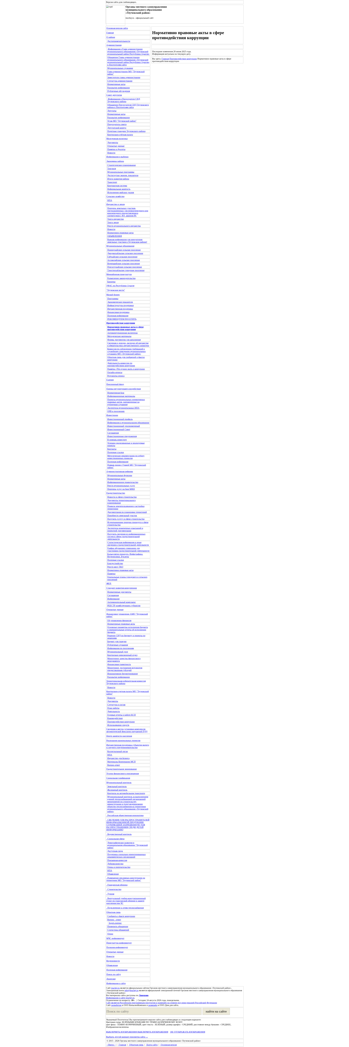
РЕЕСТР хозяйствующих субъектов (123, 605)
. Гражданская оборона (116, 885)
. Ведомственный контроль (119, 834)
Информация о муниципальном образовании (128, 422)
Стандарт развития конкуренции (121, 588)
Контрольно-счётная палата (120, 134)
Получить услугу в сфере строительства (126, 519)
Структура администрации (119, 81)
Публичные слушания (117, 645)
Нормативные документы (119, 592)
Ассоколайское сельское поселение (123, 260)
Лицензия (110, 979)
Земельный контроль (117, 786)
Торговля (111, 168)
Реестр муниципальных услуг (121, 485)
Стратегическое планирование (121, 165)
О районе (110, 37)
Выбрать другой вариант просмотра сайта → (127, 1037)
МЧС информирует (115, 938)
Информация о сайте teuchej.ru (120, 998)
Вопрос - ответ (114, 919)
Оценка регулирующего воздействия (123, 389)
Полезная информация (117, 315)
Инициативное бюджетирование (122, 673)
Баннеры (111, 282)
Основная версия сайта (117, 28)
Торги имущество (115, 219)
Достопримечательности (118, 41)
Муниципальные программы (120, 172)
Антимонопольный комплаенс (121, 602)
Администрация (113, 45)
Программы (112, 298)
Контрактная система (117, 185)
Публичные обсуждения (118, 91)
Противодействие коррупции (121, 722)
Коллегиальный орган (117, 751)
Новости (111, 153)
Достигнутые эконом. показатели (122, 175)
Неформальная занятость (118, 189)
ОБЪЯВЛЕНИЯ (114, 236)
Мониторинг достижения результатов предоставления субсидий (124, 669)
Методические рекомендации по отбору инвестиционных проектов (126, 457)
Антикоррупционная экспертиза (122, 333)
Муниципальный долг (117, 652)
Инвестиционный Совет (118, 429)
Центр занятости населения (119, 736)
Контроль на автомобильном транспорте (126, 793)
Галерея (110, 380)
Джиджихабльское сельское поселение (125, 253)
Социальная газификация (118, 778)
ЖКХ (108, 583)
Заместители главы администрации (123, 77)
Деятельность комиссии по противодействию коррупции (121, 364)
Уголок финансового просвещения (122, 773)
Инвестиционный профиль (120, 419)
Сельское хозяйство (115, 196)
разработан (116, 1005)
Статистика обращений (118, 930)
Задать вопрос (115, 923)
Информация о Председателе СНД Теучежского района (123, 100)
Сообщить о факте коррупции (121, 916)
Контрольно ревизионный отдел (122, 655)
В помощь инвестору (117, 440)
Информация (113, 599)
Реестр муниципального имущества (124, 226)
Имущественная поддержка (120, 309)
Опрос (110, 934)
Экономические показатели (120, 302)
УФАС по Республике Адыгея (120, 285)
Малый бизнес (113, 294)
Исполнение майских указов (120, 192)
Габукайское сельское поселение (122, 257)
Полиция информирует (117, 947)
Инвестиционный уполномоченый (123, 426)
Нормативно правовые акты (120, 233)
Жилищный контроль (117, 790)
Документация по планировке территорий (127, 512)
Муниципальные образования (120, 246)
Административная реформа (119, 471)
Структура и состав (116, 704)
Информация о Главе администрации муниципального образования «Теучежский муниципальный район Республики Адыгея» (128, 51)
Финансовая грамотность (119, 664)
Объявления (113, 874)
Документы (112, 142)
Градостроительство (115, 493)
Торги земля (113, 222)
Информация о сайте (116, 983)
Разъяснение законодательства (121, 278)
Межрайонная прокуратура (119, 274)
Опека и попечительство (118, 867)
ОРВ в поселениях (116, 411)
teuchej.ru (115, 988)
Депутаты (111, 111)
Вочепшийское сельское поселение (123, 263)
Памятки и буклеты (116, 149)
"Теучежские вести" (115, 290)
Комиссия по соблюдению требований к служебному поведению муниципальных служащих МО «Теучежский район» (126, 351)
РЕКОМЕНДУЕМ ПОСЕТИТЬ (121, 319)
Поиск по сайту (113, 974)
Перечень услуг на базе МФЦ (121, 489)
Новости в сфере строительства (122, 497)
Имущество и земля (115, 204)
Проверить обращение (117, 926)
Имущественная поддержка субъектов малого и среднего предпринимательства (127, 746)
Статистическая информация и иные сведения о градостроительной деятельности (128, 543)
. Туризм (110, 894)
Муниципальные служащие (120, 68)
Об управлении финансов (119, 620)
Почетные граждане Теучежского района (126, 131)
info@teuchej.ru (132, 990)
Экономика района (115, 161)
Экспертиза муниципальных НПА (123, 408)
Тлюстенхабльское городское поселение (126, 270)
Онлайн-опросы (114, 372)
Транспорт (112, 182)
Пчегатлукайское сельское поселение (124, 267)
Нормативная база (115, 393)
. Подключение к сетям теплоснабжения (125, 908)
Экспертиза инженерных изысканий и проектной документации (125, 529)
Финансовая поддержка (118, 312)
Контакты (111, 449)
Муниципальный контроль (118, 782)
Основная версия (168, 1045)
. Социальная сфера (115, 839)
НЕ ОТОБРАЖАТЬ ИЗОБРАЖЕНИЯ (187, 1032)
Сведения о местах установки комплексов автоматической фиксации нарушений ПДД (126, 730)
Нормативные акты (116, 84)
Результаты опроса (115, 376)
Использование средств (118, 725)
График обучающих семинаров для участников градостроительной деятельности (128, 549)
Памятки (111, 573)
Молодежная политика (117, 138)
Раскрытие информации (118, 87)
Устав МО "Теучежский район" (121, 121)
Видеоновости (113, 961)
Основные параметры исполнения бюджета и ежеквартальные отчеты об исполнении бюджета (127, 629)
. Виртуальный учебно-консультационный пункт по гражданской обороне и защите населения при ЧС (126, 900)
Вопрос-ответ (113, 765)
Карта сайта (152, 1045)
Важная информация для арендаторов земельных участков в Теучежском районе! (127, 240)
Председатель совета (117, 124)
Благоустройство (115, 563)
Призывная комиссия (117, 860)
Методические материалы (119, 336)
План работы (113, 708)
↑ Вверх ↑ (111, 1045)
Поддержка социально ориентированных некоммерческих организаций (126, 855)
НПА (109, 200)
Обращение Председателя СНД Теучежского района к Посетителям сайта (128, 106)
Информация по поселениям (120, 648)
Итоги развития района (118, 179)
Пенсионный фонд (115, 384)
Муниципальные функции (119, 475)
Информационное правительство (122, 482)
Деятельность (113, 711)
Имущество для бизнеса (118, 758)
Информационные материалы (121, 396)
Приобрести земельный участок (122, 515)
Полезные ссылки (115, 452)
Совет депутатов (114, 95)
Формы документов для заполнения (124, 339)
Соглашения (113, 433)
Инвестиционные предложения (122, 436)
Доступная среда (115, 851)
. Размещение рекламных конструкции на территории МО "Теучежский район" (125, 879)
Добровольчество (115, 864)
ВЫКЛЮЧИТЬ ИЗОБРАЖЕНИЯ (121, 1032)
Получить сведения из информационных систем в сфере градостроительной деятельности (126, 536)
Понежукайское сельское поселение (124, 250)
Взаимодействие (115, 718)
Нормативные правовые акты (121, 624)
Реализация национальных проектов (123, 740)
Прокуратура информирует (119, 943)
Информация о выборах (117, 157)
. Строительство (113, 889)
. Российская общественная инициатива (125, 815)
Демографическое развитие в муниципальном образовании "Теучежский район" (127, 845)
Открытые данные (115, 146)
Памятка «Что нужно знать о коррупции (126, 369)
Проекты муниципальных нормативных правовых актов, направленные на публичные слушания (126, 402)
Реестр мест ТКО (115, 567)
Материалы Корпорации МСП (121, 761)
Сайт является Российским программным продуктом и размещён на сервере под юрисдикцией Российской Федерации (161, 1003)
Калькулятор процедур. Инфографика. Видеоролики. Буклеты (125, 555)
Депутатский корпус (116, 128)
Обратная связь (113, 912)
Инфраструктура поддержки (120, 305)
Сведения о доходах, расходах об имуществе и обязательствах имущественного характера (128, 344)
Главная (110, 33)
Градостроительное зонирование (121, 769)
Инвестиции (112, 415)
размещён (152, 1005)
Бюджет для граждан (117, 641)
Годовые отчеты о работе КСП (121, 715)
